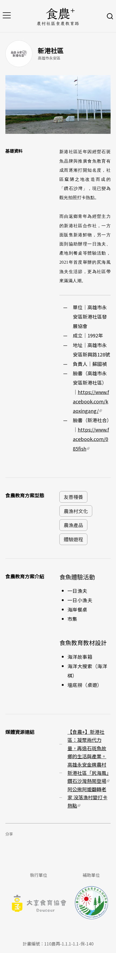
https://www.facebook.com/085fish (91, 439)
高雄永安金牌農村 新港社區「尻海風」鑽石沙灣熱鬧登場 (88, 772)
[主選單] (6, 16)
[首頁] (58, 16)
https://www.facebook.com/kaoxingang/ (91, 401)
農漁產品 (73, 524)
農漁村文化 (76, 510)
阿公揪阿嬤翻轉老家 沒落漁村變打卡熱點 (87, 797)
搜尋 (110, 16)
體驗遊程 (73, 539)
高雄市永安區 (49, 58)
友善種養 (73, 496)
